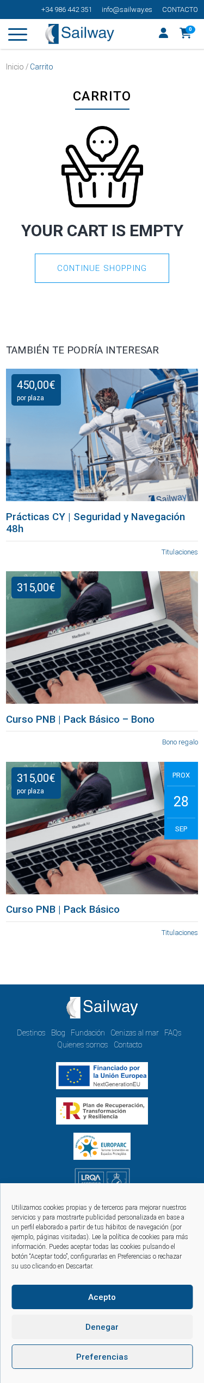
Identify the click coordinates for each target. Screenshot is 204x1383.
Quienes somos (82, 1044)
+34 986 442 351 (66, 9)
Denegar (102, 1327)
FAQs (173, 1032)
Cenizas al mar (134, 1032)
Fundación (88, 1032)
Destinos (31, 1032)
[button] (186, 34)
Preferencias (102, 1357)
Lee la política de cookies (126, 1237)
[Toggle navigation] (17, 36)
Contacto (180, 9)
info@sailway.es (127, 9)
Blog (58, 1032)
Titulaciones (180, 552)
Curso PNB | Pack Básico (63, 909)
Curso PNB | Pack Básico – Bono (80, 719)
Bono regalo (180, 742)
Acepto (102, 1297)
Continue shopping (102, 268)
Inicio (15, 66)
